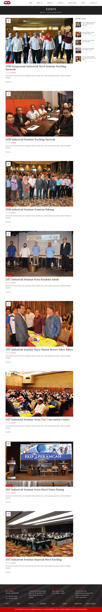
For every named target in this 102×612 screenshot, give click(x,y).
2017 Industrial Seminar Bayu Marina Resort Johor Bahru (39, 349)
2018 (7, 135)
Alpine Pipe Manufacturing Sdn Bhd (84, 593)
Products (50, 2)
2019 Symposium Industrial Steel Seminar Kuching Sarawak (36, 68)
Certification (72, 2)
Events (83, 2)
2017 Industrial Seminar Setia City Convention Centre (38, 419)
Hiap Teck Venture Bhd (80, 591)
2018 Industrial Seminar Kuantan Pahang (30, 209)
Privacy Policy (78, 603)
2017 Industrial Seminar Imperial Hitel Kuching (34, 559)
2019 (7, 62)
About (18, 603)
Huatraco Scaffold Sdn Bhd (82, 595)
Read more (8, 81)
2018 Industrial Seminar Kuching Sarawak (30, 139)
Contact (65, 603)
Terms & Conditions (91, 603)
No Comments (93, 35)
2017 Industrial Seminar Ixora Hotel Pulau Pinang (35, 489)
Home (30, 2)
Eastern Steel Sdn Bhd (80, 597)
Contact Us (93, 2)
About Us (39, 2)
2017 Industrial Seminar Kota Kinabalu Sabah (32, 279)
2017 (7, 275)
